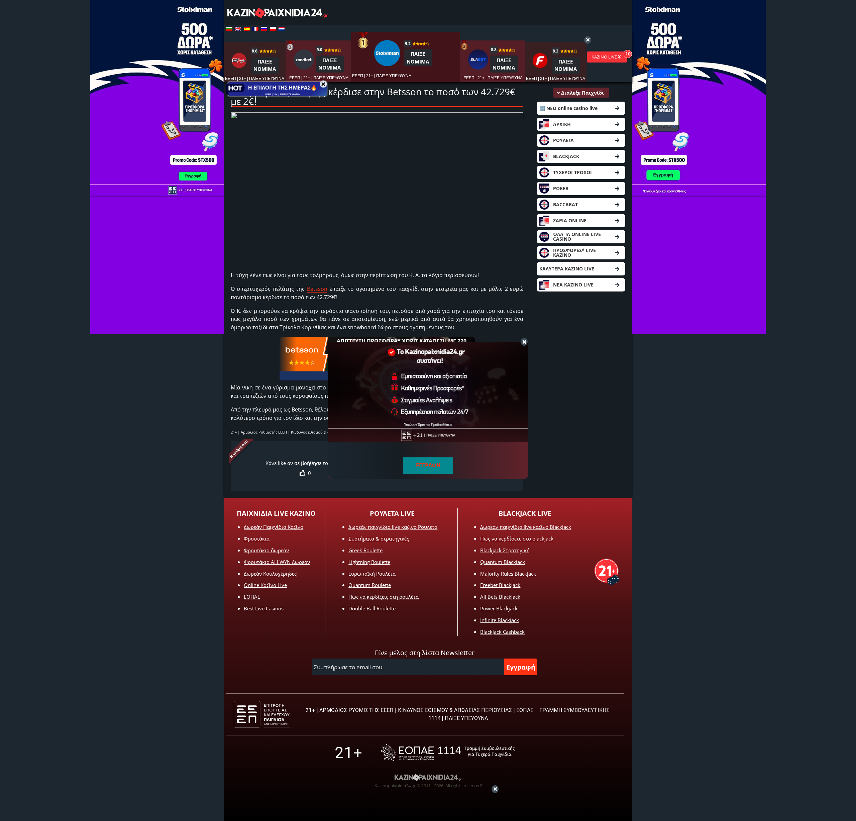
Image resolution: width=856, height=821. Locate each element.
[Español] (247, 29)
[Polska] (273, 29)
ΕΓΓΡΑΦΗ (428, 465)
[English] (238, 29)
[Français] (255, 29)
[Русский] (264, 29)
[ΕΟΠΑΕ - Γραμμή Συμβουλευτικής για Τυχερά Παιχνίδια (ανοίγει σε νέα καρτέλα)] (448, 752)
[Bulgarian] (229, 29)
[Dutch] (282, 29)
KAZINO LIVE (605, 57)
